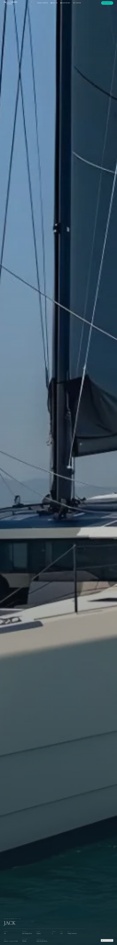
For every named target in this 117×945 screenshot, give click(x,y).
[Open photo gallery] (58, 472)
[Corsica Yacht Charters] (10, 3)
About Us (55, 2)
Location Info (65, 2)
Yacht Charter (43, 2)
